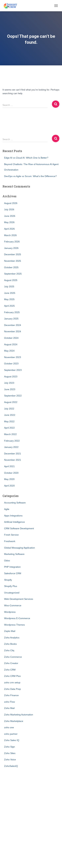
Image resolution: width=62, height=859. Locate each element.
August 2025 (10, 280)
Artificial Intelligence (14, 522)
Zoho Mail (9, 708)
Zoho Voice (10, 759)
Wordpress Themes (14, 624)
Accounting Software (15, 502)
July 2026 (9, 209)
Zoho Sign (9, 746)
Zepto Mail (9, 631)
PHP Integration (12, 567)
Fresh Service (11, 534)
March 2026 (10, 235)
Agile (6, 509)
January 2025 (11, 318)
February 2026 (12, 241)
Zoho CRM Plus (12, 676)
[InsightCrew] (11, 5)
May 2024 (9, 350)
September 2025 (13, 273)
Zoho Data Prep (12, 689)
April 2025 (9, 305)
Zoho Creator (11, 663)
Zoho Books (10, 644)
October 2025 (11, 267)
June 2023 (9, 389)
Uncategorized (11, 592)
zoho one (9, 727)
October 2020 (11, 473)
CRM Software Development (19, 528)
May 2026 (9, 222)
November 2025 (12, 261)
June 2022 (9, 415)
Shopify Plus (10, 586)
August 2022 (10, 402)
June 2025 (9, 293)
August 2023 (10, 376)
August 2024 (10, 344)
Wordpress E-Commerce (17, 618)
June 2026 (9, 216)
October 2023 (11, 363)
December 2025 (12, 254)
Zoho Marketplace (13, 721)
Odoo (7, 560)
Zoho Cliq (9, 650)
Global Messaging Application (19, 547)
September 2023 (13, 370)
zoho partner (11, 734)
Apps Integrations (13, 515)
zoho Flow (9, 701)
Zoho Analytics (11, 637)
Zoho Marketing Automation (18, 714)
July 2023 (9, 383)
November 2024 (12, 331)
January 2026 (11, 248)
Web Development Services (18, 599)
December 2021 (12, 453)
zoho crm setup (12, 682)
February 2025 (12, 312)
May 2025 (9, 299)
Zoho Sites (9, 753)
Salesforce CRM (12, 573)
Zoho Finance (11, 695)
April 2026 (9, 228)
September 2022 (13, 395)
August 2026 (10, 203)
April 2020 (9, 485)
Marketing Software (14, 554)
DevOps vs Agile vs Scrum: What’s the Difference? (30, 176)
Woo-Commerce (12, 605)
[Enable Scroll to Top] (55, 852)
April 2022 (9, 427)
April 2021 (9, 466)
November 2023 (12, 357)
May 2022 (9, 421)
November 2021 (12, 460)
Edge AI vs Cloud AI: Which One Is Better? (26, 157)
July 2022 (9, 408)
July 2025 (9, 286)
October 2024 (11, 338)
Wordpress (10, 612)
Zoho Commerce (13, 657)
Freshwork (9, 541)
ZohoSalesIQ (11, 766)
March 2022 (10, 434)
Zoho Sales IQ (11, 740)
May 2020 (9, 479)
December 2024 (12, 325)
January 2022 (11, 447)
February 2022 (12, 440)
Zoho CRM (10, 669)
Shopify (8, 579)
